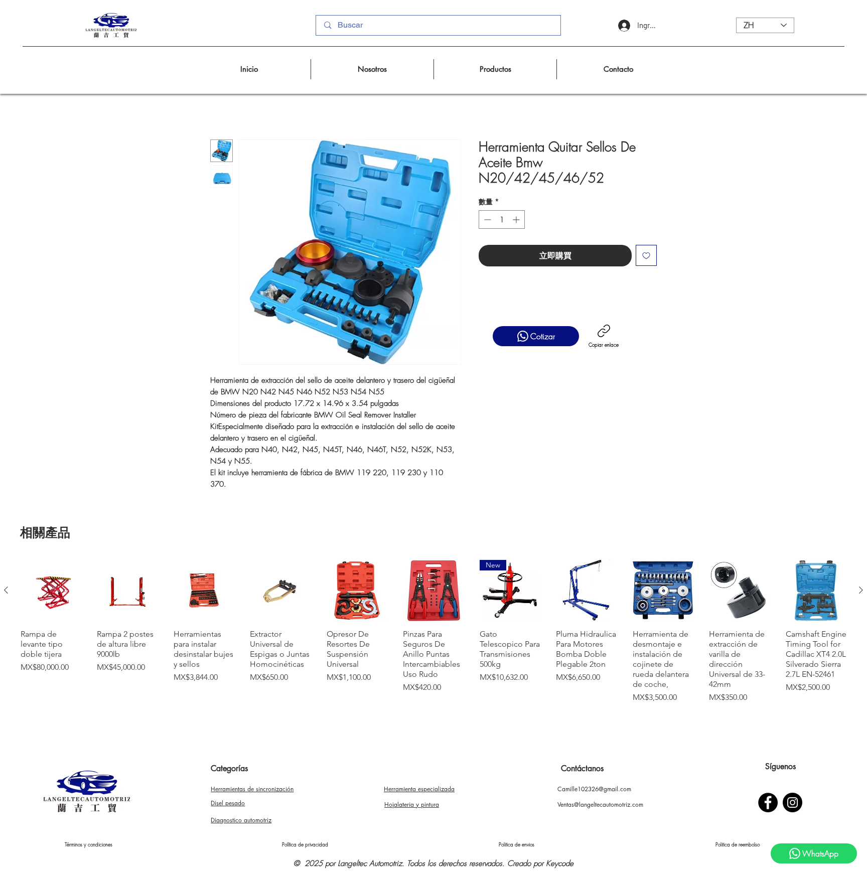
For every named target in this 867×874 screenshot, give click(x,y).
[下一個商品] (861, 590)
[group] (433, 636)
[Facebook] (768, 802)
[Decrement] (486, 219)
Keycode (559, 863)
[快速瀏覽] (51, 590)
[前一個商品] (6, 590)
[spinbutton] (502, 219)
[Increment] (517, 219)
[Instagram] (792, 802)
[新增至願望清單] (646, 255)
